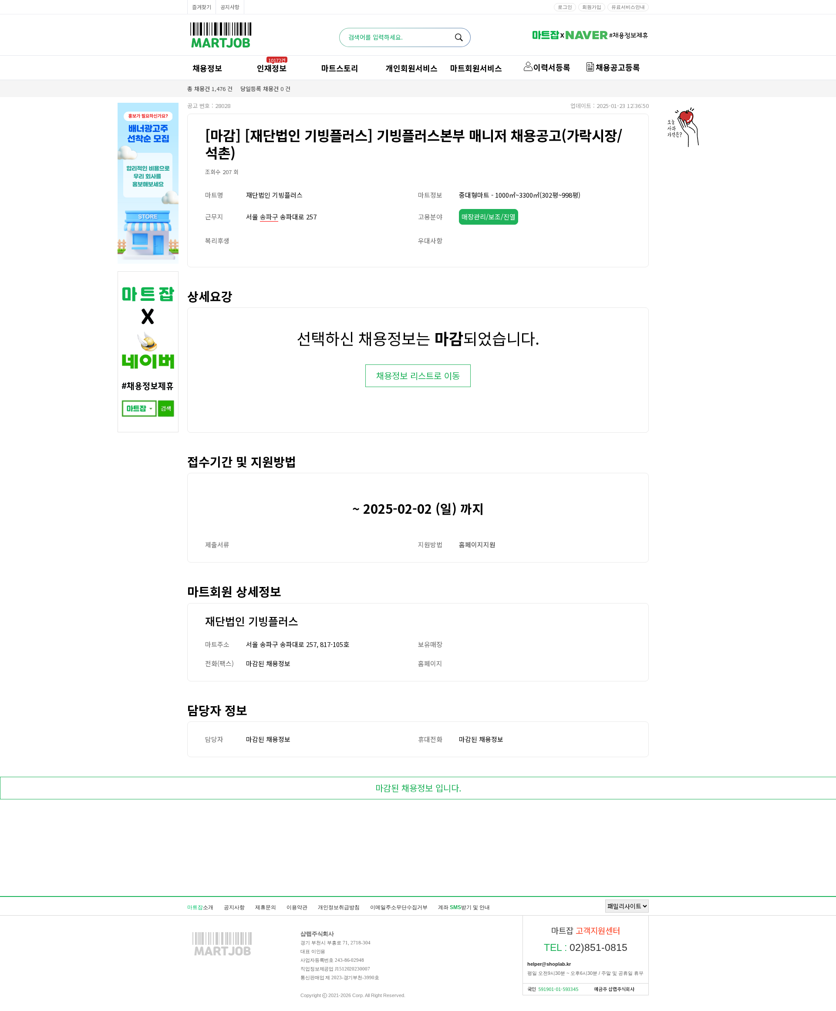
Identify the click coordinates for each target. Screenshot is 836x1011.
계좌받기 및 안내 (464, 907)
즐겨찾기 (201, 6)
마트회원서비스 (476, 68)
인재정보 (272, 68)
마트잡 (220, 35)
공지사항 (229, 6)
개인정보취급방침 (339, 907)
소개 (200, 907)
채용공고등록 (618, 67)
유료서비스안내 (628, 7)
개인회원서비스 (412, 68)
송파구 (269, 216)
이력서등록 (551, 67)
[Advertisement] (418, 849)
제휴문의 (265, 907)
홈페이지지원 (477, 544)
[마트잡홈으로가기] (222, 955)
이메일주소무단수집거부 (399, 907)
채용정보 (207, 68)
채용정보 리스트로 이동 (418, 375)
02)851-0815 (585, 947)
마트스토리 (339, 68)
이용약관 (297, 907)
